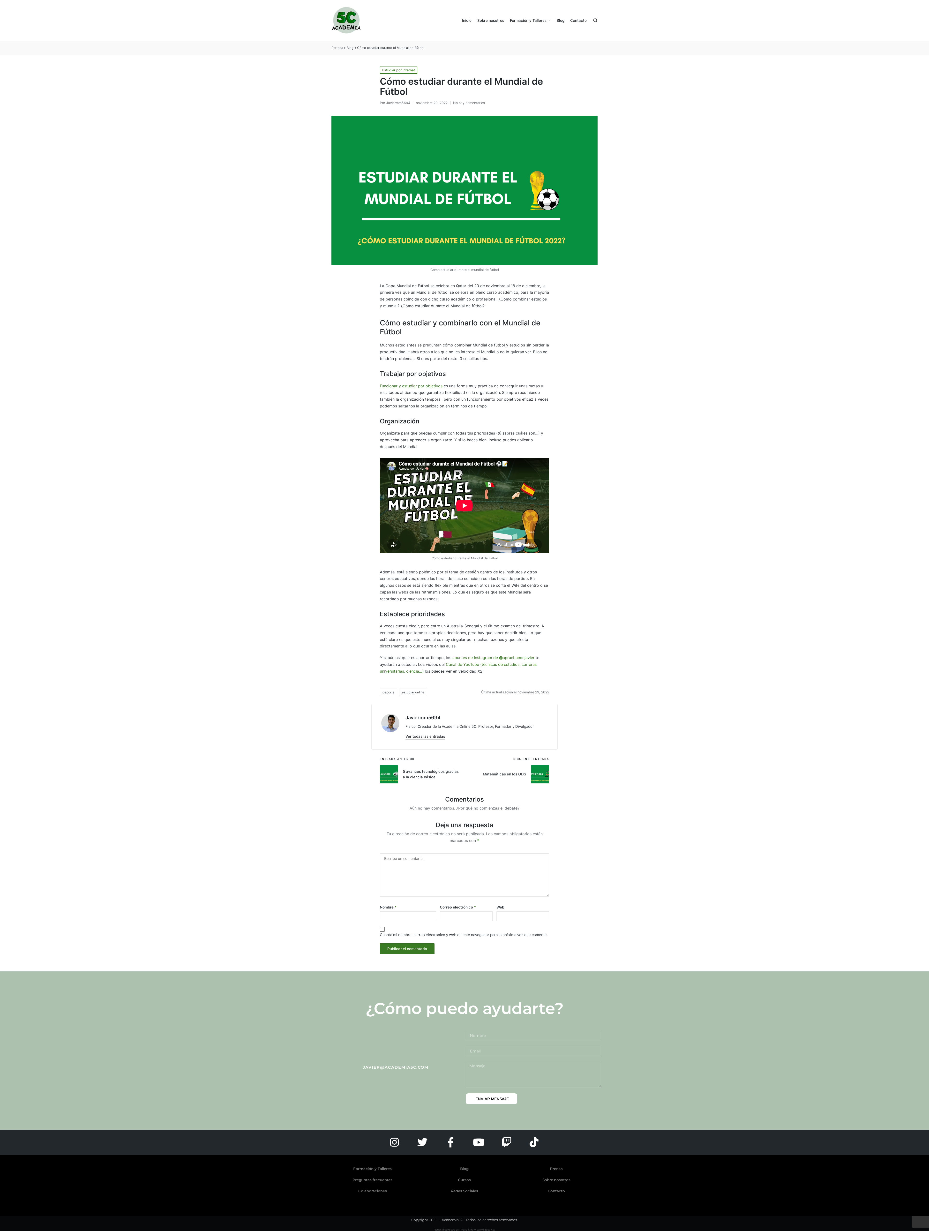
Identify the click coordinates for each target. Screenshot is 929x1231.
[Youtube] (478, 1142)
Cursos (464, 1180)
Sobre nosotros (556, 1180)
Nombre (388, 907)
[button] (425, 736)
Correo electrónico (458, 907)
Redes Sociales (464, 1191)
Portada (337, 48)
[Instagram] (394, 1142)
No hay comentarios (469, 103)
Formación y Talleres (372, 1168)
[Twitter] (422, 1142)
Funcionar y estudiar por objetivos (411, 385)
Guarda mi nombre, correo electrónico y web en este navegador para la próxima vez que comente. (464, 934)
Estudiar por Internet (398, 70)
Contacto (556, 1191)
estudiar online (413, 692)
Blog (350, 48)
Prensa (556, 1168)
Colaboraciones (372, 1191)
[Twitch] (506, 1142)
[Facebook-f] (450, 1142)
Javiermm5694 (423, 718)
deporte (388, 692)
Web (500, 907)
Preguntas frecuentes (372, 1180)
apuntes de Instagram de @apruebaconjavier (493, 657)
